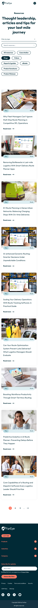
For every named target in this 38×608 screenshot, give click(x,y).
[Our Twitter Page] (8, 594)
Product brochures (10, 69)
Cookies (10, 583)
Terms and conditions (20, 583)
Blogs (6, 58)
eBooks (24, 63)
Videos (16, 58)
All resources (8, 53)
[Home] (7, 3)
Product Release (10, 74)
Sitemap (11, 588)
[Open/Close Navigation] (34, 3)
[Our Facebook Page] (14, 594)
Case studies (23, 53)
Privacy (3, 583)
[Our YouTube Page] (19, 594)
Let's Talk (6, 536)
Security (30, 583)
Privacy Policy (25, 572)
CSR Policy (4, 588)
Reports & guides (10, 63)
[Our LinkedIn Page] (2, 594)
